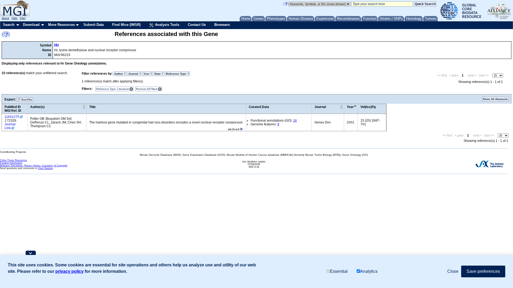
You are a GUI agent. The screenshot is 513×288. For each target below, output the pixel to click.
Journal (320, 107)
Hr (56, 45)
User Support (45, 168)
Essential (339, 271)
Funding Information (11, 163)
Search (8, 25)
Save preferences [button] (483, 271)
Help (14, 18)
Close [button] (452, 271)
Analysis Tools (166, 25)
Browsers (222, 25)
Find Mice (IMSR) (126, 25)
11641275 (12, 117)
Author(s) (37, 107)
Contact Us (197, 25)
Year (350, 107)
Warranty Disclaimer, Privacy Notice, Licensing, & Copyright (33, 165)
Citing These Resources (13, 160)
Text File (26, 99)
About (5, 18)
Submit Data (93, 25)
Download (31, 25)
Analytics (369, 271)
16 (295, 120)
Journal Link (10, 126)
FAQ (23, 18)
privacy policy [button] (69, 271)
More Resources (61, 25)
